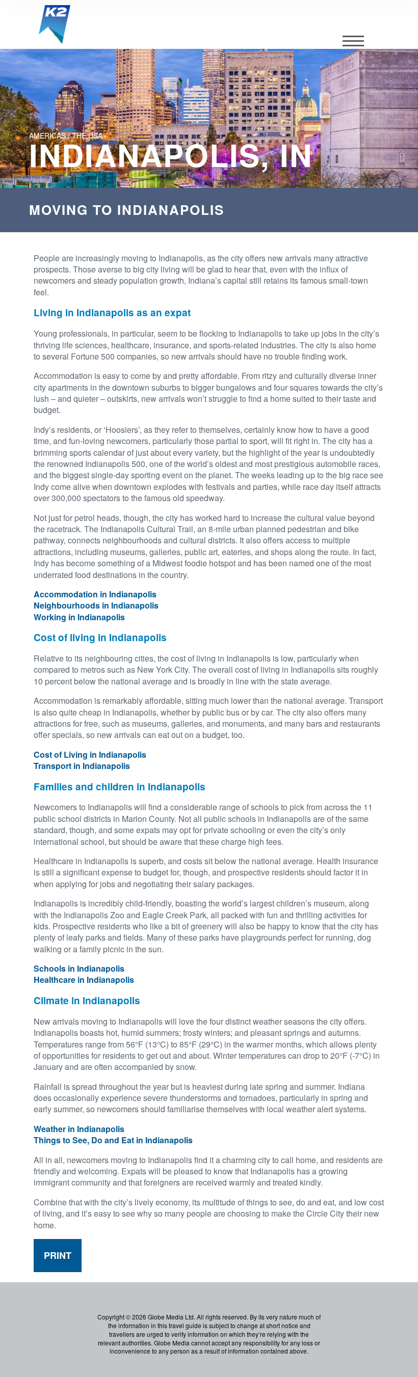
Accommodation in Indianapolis (95, 594)
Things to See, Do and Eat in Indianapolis (113, 1140)
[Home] (54, 24)
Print (57, 1255)
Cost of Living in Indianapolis (90, 754)
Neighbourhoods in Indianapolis (96, 605)
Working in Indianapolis (79, 617)
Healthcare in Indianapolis (84, 979)
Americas (47, 135)
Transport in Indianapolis (82, 766)
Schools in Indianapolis (79, 968)
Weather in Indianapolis (79, 1129)
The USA (87, 135)
